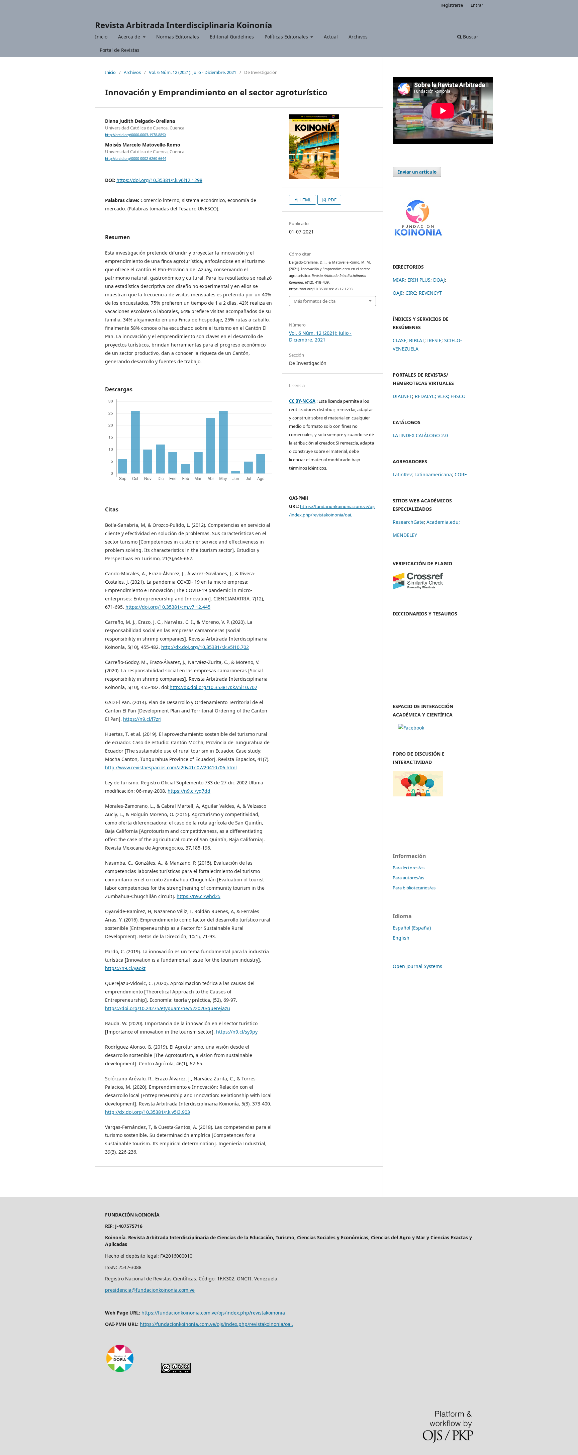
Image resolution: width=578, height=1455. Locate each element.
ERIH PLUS (418, 280)
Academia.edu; (443, 522)
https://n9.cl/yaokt (125, 968)
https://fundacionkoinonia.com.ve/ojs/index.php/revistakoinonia (213, 1313)
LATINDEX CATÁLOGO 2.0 (420, 435)
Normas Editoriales (177, 36)
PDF (331, 200)
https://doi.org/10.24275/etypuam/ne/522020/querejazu (167, 1008)
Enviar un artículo (417, 172)
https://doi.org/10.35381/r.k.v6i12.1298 (159, 180)
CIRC (410, 293)
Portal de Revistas (119, 50)
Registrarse (452, 5)
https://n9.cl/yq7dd (189, 791)
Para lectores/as (408, 868)
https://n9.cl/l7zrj (142, 719)
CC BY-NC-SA (302, 401)
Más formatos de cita (314, 301)
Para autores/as (408, 878)
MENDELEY (405, 535)
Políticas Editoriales (287, 36)
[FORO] (418, 794)
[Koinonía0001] (411, 727)
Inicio (101, 36)
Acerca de (129, 36)
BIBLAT (416, 340)
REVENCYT (430, 293)
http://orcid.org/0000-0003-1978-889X (135, 134)
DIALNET (402, 396)
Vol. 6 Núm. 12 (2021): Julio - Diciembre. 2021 (192, 72)
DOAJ (439, 280)
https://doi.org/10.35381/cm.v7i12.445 (167, 607)
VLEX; (443, 396)
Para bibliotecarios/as (414, 888)
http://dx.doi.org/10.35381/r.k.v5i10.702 (205, 647)
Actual (331, 36)
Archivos (358, 36)
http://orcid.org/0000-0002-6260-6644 (135, 158)
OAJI (398, 293)
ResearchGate (408, 522)
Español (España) (412, 928)
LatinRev (402, 474)
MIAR (399, 280)
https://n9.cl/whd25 (198, 896)
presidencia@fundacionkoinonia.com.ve (150, 1290)
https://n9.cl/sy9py (237, 1032)
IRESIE (434, 340)
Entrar (477, 5)
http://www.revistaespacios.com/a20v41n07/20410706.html (171, 767)
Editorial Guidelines (232, 36)
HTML (304, 200)
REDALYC (425, 396)
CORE (461, 474)
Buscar (470, 36)
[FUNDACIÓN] (418, 238)
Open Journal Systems (417, 966)
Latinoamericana (433, 474)
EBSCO (458, 396)
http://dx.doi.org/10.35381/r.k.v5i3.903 (147, 1112)
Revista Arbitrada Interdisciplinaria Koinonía (183, 24)
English (401, 938)
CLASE (399, 340)
